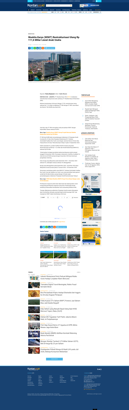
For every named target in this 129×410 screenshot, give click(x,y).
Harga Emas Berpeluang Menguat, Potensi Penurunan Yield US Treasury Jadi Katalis (92, 126)
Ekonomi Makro (63, 382)
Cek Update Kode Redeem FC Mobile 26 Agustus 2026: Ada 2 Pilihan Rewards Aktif (91, 157)
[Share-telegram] (40, 48)
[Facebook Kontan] (97, 369)
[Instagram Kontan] (100, 369)
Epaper (29, 1)
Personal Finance (76, 10)
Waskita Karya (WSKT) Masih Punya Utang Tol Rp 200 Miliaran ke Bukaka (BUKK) (73, 264)
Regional (40, 380)
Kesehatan (40, 383)
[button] (70, 5)
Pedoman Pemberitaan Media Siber (47, 393)
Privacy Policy (57, 393)
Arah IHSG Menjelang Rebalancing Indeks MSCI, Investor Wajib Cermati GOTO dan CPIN (92, 103)
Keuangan (45, 10)
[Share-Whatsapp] (35, 48)
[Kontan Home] (28, 10)
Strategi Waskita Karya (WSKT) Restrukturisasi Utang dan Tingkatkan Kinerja (46, 246)
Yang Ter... (40, 382)
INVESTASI (31, 34)
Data (90, 10)
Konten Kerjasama (74, 376)
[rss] (43, 48)
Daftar (99, 1)
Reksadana (62, 377)
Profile (33, 393)
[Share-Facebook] (29, 48)
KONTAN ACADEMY (41, 1)
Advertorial (73, 380)
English (39, 376)
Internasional (66, 10)
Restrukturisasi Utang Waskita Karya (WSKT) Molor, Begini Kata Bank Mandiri (60, 264)
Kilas (71, 377)
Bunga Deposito (63, 380)
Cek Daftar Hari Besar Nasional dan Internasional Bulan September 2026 (91, 141)
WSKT (69, 97)
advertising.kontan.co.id (90, 389)
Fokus (39, 379)
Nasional (58, 10)
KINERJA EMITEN (57, 1)
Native (72, 379)
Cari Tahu (40, 385)
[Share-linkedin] (37, 48)
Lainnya (99, 10)
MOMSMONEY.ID (64, 1)
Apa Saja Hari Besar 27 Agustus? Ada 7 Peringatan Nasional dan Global (92, 149)
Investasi (38, 10)
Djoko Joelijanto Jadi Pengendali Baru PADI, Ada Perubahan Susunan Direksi (92, 118)
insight (33, 10)
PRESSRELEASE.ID (49, 1)
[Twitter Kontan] (99, 369)
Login (94, 1)
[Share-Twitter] (32, 48)
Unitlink (61, 379)
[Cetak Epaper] (89, 7)
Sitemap (29, 393)
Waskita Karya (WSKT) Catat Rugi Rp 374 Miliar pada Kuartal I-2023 (73, 246)
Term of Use (37, 393)
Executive (51, 377)
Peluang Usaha (30, 383)
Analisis (50, 376)
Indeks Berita (54, 359)
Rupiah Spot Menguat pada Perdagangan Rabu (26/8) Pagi (92, 110)
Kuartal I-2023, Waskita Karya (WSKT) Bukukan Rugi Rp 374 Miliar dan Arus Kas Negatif (60, 246)
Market (61, 376)
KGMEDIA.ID (71, 1)
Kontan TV (51, 382)
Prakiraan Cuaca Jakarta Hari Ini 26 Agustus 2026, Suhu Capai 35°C (92, 164)
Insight (50, 380)
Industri (52, 10)
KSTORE (34, 1)
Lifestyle (85, 10)
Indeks (79, 272)
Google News (61, 221)
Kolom (50, 379)
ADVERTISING (77, 1)
